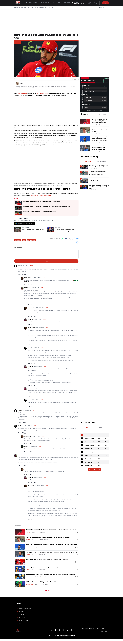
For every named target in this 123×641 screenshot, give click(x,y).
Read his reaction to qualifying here (41, 195)
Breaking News (29, 547)
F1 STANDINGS (43, 3)
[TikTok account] (63, 630)
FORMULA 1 (17, 7)
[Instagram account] (59, 630)
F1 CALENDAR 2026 (41, 7)
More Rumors (103, 114)
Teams (100, 428)
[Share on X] (69, 238)
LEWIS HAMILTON (31, 7)
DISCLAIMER (104, 632)
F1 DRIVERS (66, 3)
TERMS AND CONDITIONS (87, 628)
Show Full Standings (93, 469)
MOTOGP (23, 7)
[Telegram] (73, 238)
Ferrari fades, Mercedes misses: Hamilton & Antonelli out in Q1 (39, 211)
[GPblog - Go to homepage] (19, 630)
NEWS (30, 3)
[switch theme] (96, 3)
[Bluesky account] (67, 630)
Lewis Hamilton (22, 93)
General (17, 42)
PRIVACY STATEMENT (101, 628)
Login (105, 3)
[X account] (51, 630)
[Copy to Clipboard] (77, 238)
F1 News (28, 532)
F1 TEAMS (59, 3)
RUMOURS (50, 7)
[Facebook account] (55, 630)
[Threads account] (71, 630)
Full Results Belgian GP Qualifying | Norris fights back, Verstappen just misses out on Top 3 (46, 207)
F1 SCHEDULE (51, 3)
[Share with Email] (77, 242)
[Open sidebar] (26, 3)
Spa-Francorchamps (42, 93)
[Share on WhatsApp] (62, 238)
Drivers (87, 427)
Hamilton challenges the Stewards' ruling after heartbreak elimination (41, 201)
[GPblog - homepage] (17, 3)
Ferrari (24, 240)
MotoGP (28, 562)
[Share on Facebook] (66, 238)
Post (46, 261)
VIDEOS (35, 3)
